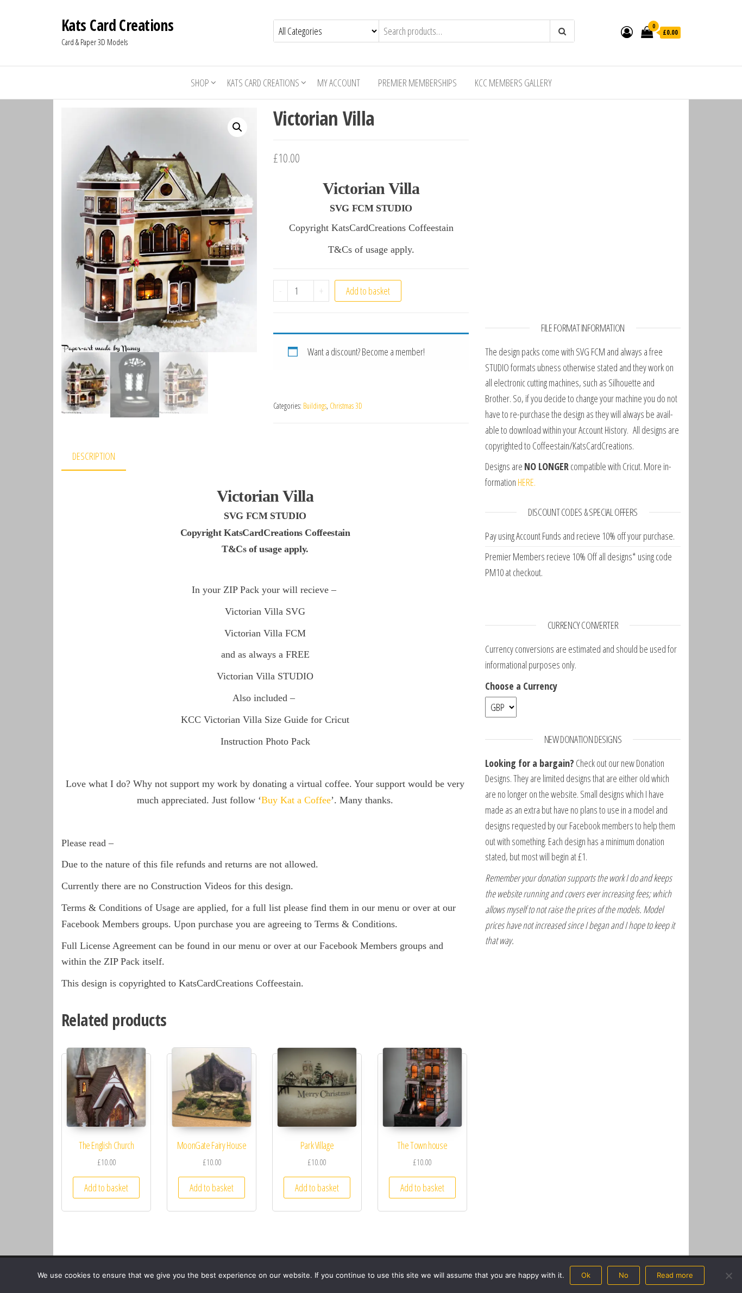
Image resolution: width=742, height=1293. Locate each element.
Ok (585, 1275)
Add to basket (368, 290)
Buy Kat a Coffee (296, 800)
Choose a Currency (521, 685)
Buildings (314, 406)
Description (93, 456)
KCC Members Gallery (513, 82)
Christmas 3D (346, 406)
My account (338, 82)
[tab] (101, 457)
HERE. (527, 482)
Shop (200, 82)
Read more (675, 1275)
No (623, 1275)
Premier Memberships (417, 82)
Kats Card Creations (117, 25)
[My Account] (627, 31)
